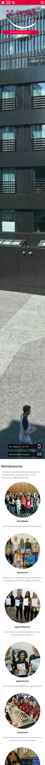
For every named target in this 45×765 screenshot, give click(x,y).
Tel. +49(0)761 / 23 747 (19, 446)
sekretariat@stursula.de (19, 454)
